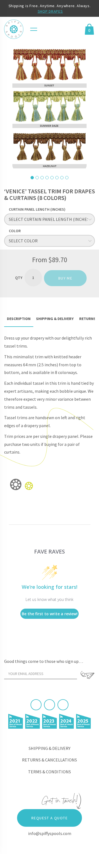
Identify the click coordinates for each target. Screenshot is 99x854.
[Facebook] (36, 704)
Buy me (65, 278)
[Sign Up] (87, 675)
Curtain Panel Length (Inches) (37, 209)
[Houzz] (62, 704)
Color (15, 230)
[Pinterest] (49, 704)
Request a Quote (49, 817)
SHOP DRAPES (50, 11)
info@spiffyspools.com (49, 833)
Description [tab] (19, 318)
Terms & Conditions (49, 771)
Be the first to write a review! (50, 613)
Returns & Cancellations (49, 760)
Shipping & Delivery (49, 748)
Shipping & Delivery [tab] (55, 318)
